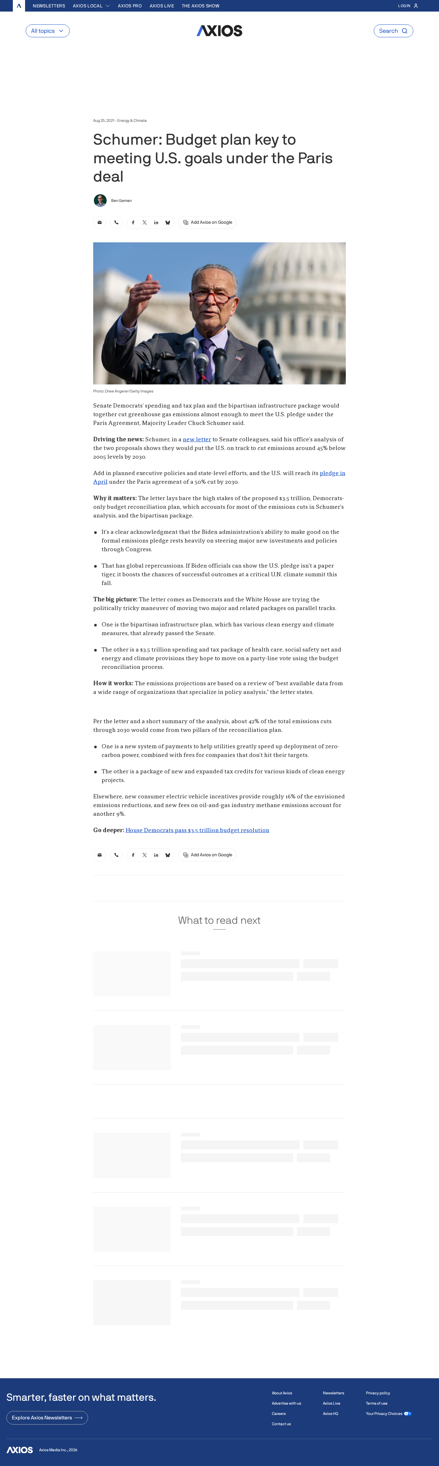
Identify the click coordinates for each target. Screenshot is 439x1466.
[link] (99, 222)
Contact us (281, 1424)
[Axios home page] (19, 6)
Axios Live (162, 5)
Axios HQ (330, 1414)
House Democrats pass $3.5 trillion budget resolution (197, 830)
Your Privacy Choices (384, 1414)
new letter (197, 440)
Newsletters (49, 5)
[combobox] (91, 6)
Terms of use (377, 1403)
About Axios (282, 1393)
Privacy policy (378, 1393)
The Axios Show (201, 5)
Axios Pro (130, 5)
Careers (279, 1414)
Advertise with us (286, 1403)
